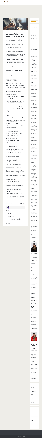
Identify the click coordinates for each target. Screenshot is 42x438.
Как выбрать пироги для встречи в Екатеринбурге (34, 50)
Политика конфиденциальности (21, 436)
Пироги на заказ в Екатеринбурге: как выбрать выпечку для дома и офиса (34, 47)
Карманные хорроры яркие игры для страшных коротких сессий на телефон (34, 57)
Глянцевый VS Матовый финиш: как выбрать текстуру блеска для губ (34, 27)
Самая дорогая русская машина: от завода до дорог (34, 387)
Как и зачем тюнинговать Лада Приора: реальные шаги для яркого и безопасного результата (34, 44)
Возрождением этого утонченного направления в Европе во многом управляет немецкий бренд (34, 225)
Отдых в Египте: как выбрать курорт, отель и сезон (33, 35)
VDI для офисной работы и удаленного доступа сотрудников (34, 52)
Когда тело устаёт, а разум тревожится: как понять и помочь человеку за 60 (34, 379)
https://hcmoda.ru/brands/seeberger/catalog (34, 227)
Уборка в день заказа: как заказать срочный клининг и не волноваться (34, 38)
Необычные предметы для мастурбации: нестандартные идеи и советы (34, 398)
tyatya (11, 206)
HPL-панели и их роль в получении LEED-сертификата (21, 203)
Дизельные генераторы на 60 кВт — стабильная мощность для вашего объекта (34, 402)
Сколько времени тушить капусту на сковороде (34, 394)
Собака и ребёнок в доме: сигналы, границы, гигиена (34, 30)
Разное (8, 210)
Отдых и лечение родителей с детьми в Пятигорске (33, 376)
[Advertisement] (21, 10)
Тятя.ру (21, 431)
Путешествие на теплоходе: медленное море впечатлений (9, 203)
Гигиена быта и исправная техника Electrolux (34, 54)
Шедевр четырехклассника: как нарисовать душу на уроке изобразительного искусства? (34, 391)
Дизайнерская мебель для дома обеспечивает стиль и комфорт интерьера (34, 41)
